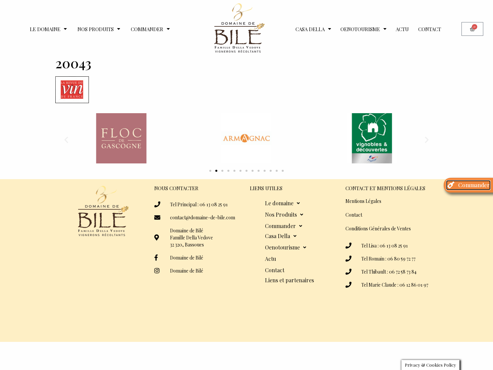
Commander (147, 29)
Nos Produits (95, 29)
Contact (429, 29)
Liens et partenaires (289, 280)
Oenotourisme (360, 29)
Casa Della (310, 29)
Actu (402, 29)
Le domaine (45, 29)
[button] (66, 139)
